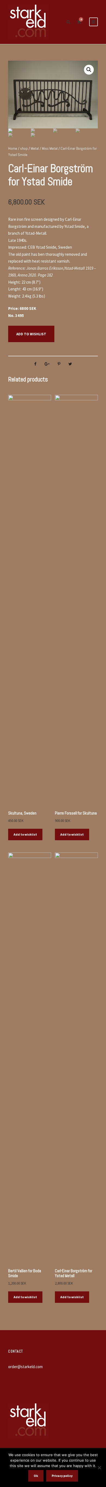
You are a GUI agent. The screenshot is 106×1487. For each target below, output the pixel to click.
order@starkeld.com (25, 1366)
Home (12, 148)
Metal (35, 148)
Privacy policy (62, 1476)
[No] (99, 1467)
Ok (36, 1476)
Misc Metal (50, 148)
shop (24, 148)
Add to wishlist (31, 334)
